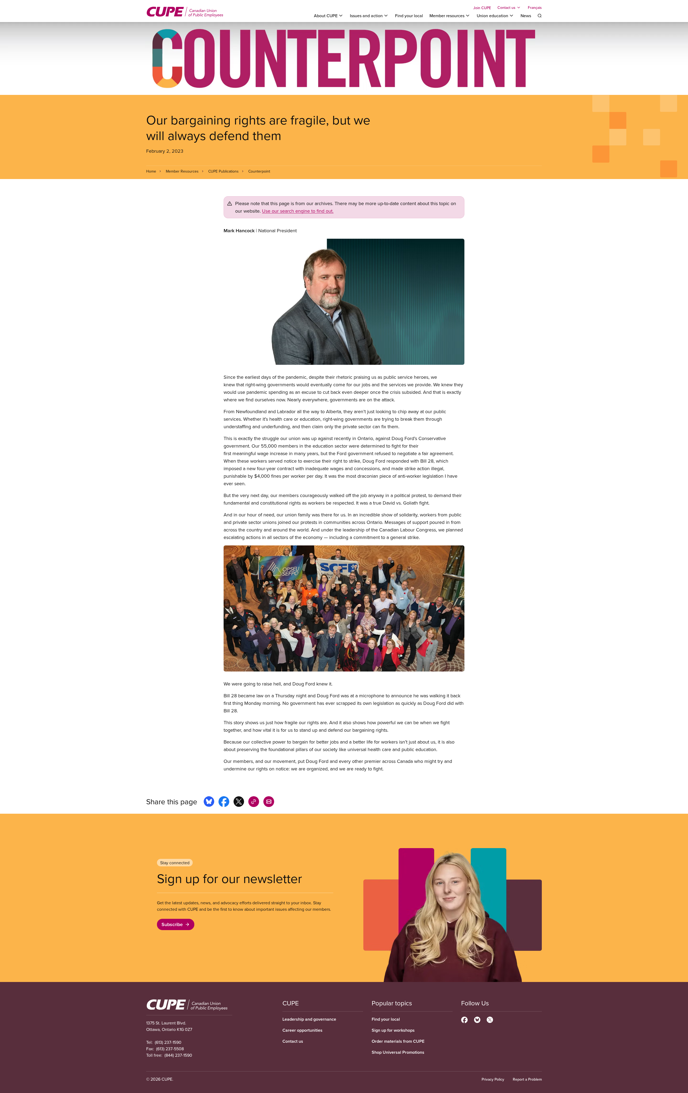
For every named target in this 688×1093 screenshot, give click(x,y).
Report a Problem (527, 1079)
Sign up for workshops (393, 1030)
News (526, 16)
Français (535, 7)
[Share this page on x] (239, 802)
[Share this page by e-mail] (268, 802)
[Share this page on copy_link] (253, 802)
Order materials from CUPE (398, 1041)
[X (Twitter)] (490, 1019)
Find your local (409, 16)
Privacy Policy (493, 1079)
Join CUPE (482, 7)
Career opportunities (302, 1030)
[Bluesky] (477, 1019)
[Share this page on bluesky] (209, 802)
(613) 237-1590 (168, 1042)
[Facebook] (464, 1019)
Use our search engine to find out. (298, 211)
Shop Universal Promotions (398, 1052)
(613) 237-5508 (170, 1049)
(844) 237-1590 (178, 1055)
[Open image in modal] (344, 302)
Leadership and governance (309, 1019)
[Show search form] (540, 15)
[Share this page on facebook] (223, 802)
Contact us (292, 1041)
